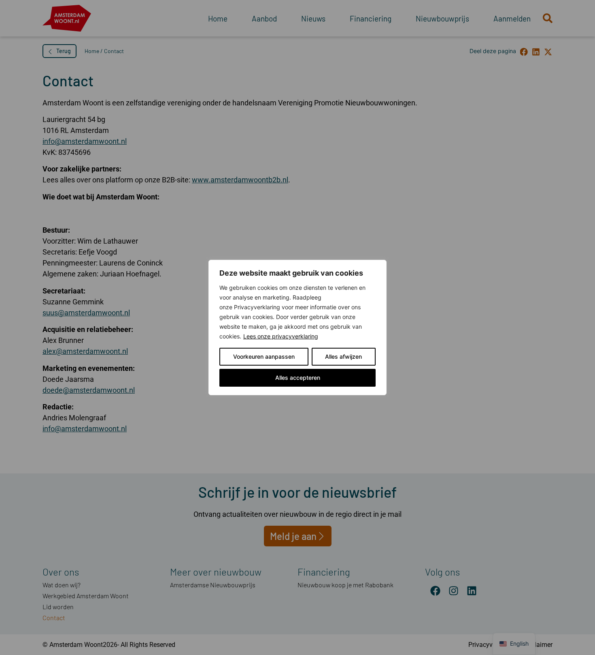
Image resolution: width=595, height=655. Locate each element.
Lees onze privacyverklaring (280, 336)
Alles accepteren (297, 377)
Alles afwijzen (343, 356)
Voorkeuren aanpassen (264, 356)
